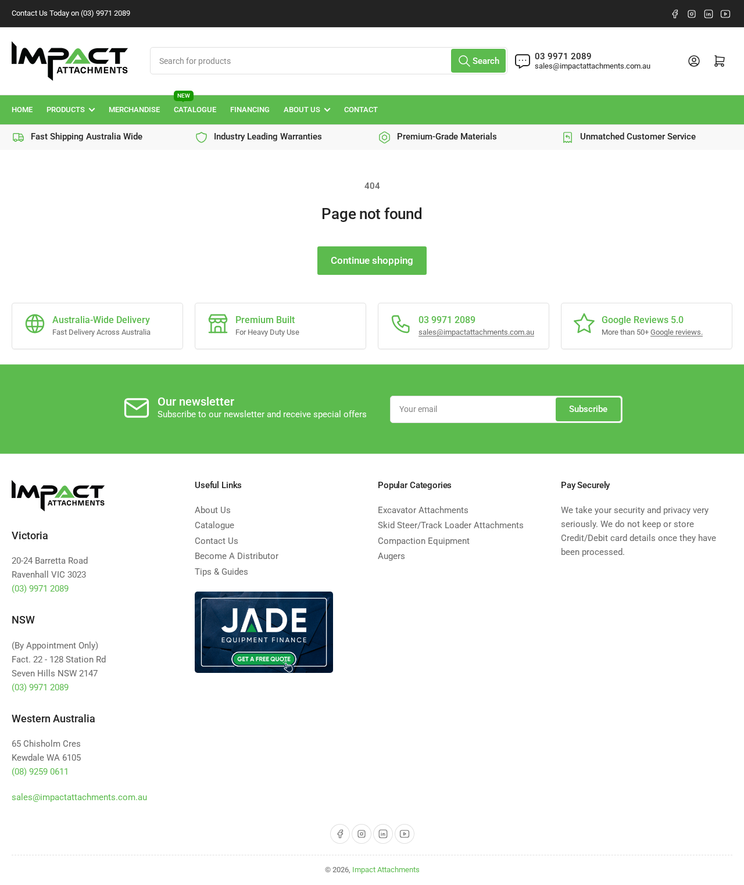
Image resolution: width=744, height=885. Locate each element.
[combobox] (328, 60)
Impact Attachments (386, 869)
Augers (391, 556)
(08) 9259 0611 (40, 771)
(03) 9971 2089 (40, 588)
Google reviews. (676, 332)
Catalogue (195, 104)
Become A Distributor (236, 556)
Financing (250, 109)
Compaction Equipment (424, 541)
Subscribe (588, 409)
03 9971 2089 (563, 56)
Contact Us (216, 541)
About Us (302, 109)
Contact (361, 109)
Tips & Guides (221, 572)
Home (22, 109)
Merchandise (134, 109)
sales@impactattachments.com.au (592, 66)
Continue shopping (372, 260)
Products (65, 109)
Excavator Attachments (423, 510)
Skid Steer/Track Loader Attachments (451, 525)
